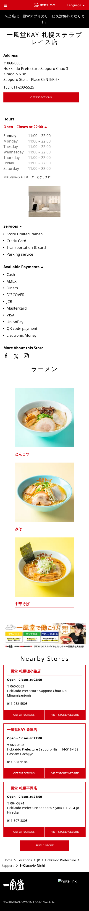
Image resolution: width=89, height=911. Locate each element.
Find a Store (45, 845)
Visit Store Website (65, 715)
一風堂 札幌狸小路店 (24, 671)
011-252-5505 (17, 704)
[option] (44, 489)
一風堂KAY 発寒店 (22, 730)
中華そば (22, 604)
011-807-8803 (17, 821)
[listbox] (44, 489)
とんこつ (22, 454)
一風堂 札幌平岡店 (22, 788)
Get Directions (41, 97)
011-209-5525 (22, 87)
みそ (18, 529)
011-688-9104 (17, 762)
